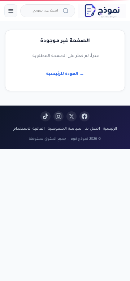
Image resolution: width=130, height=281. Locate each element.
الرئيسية (110, 129)
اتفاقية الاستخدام (29, 129)
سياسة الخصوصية (65, 129)
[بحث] (67, 10)
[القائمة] (10, 10)
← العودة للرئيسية (65, 74)
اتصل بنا (92, 129)
